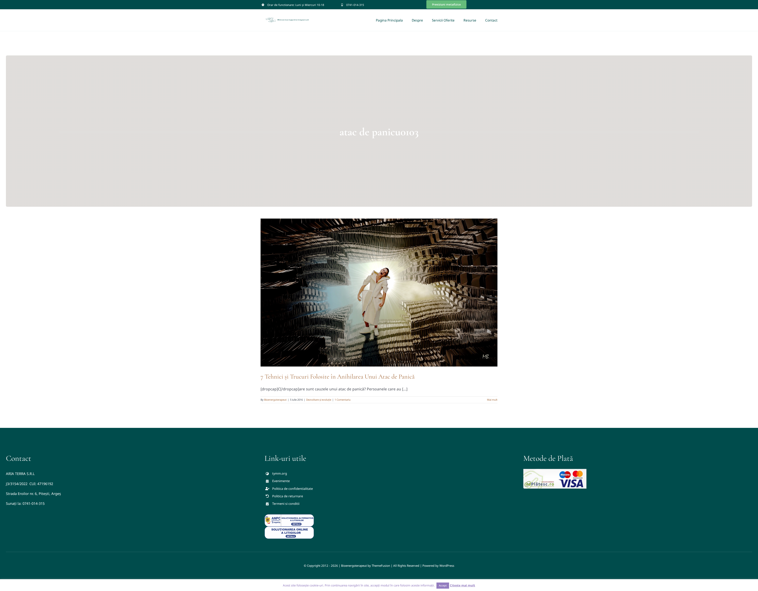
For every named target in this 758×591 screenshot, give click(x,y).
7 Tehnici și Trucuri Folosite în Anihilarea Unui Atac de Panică (338, 376)
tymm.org (279, 473)
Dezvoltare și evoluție (318, 399)
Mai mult (492, 399)
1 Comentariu (343, 399)
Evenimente (281, 481)
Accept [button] (443, 585)
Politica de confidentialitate (292, 488)
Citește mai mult (462, 585)
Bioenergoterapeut (275, 399)
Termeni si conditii (285, 503)
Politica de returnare (287, 496)
